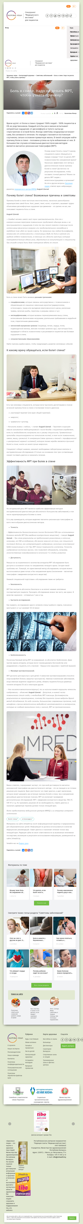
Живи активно (73, 36)
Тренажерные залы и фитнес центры (48, 1062)
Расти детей (74, 44)
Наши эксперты (14, 1049)
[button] (9, 1123)
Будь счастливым (74, 28)
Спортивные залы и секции (50, 1056)
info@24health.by (59, 1157)
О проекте (11, 1045)
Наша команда (13, 1055)
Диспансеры (48, 1046)
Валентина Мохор (70, 113)
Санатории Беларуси (47, 1050)
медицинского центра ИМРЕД (25, 189)
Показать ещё (41, 903)
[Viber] (29, 113)
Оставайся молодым (74, 48)
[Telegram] (31, 113)
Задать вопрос (68, 1046)
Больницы (47, 1042)
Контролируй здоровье (75, 40)
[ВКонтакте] (23, 113)
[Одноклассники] (26, 113)
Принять (72, 1218)
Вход (7, 28)
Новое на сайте (17, 994)
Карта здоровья (73, 56)
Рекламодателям (14, 1052)
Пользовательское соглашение (15, 1069)
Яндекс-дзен (23, 843)
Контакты (11, 1059)
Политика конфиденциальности (16, 1063)
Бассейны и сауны (50, 1039)
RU (68, 6)
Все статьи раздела (41, 985)
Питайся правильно (74, 32)
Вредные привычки (74, 52)
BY (74, 6)
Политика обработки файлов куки (15, 1075)
